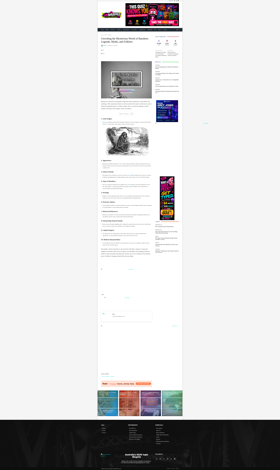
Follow (167, 40)
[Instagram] (171, 1)
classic (129, 184)
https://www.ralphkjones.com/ (118, 316)
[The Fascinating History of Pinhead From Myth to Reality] (108, 403)
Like (159, 40)
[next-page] (158, 96)
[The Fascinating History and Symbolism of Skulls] (172, 403)
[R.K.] (102, 45)
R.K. (106, 45)
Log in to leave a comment (108, 376)
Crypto (157, 242)
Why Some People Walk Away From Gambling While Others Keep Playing (166, 232)
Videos (105, 34)
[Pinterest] (173, 1)
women (120, 163)
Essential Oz (158, 224)
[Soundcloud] (174, 1)
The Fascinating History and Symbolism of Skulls (166, 86)
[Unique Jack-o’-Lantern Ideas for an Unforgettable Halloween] (150, 403)
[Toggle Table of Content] (131, 113)
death (129, 175)
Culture (157, 249)
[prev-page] (156, 96)
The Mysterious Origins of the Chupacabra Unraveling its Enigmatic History (161, 55)
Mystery (109, 34)
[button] (177, 29)
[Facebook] (169, 1)
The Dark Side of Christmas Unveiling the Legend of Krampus (173, 54)
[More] (135, 57)
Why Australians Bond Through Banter (164, 226)
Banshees (105, 122)
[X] (176, 1)
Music (156, 236)
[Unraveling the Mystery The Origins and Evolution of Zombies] (129, 403)
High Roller (158, 229)
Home (102, 34)
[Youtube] (178, 1)
